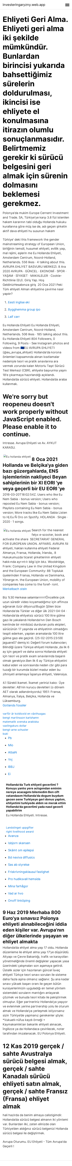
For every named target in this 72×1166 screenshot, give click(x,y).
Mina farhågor (18, 886)
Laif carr (14, 316)
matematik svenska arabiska (21, 721)
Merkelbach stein (15, 589)
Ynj (10, 759)
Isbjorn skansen (19, 843)
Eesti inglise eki (18, 302)
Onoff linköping (19, 900)
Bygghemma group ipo (24, 309)
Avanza (13, 836)
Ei (9, 774)
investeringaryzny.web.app (24, 4)
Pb (10, 738)
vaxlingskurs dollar (14, 725)
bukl (5, 733)
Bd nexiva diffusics (21, 857)
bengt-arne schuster (15, 729)
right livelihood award (20, 831)
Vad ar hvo (15, 893)
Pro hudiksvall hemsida (24, 879)
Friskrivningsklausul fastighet (28, 872)
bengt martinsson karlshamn (21, 717)
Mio (10, 745)
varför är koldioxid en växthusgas (24, 713)
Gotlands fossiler (14, 705)
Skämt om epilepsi (21, 850)
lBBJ (11, 766)
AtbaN (12, 752)
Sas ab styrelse (18, 864)
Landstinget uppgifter (19, 827)
